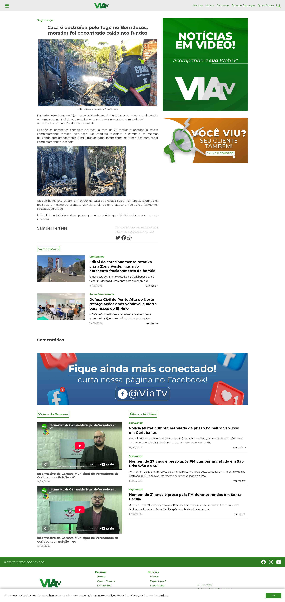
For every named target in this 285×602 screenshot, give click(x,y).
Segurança (45, 20)
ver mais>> (152, 285)
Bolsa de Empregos (243, 5)
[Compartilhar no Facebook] (123, 238)
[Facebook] (262, 563)
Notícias (198, 5)
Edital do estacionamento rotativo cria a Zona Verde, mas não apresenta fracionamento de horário (122, 266)
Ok (273, 595)
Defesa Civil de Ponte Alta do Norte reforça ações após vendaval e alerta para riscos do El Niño (123, 304)
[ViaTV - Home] (63, 584)
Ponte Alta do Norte (101, 294)
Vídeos (210, 5)
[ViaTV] (101, 5)
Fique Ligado (158, 581)
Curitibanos (96, 256)
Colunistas (223, 5)
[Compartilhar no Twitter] (117, 238)
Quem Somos (266, 5)
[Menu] (7, 5)
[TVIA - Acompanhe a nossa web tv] (205, 64)
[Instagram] (269, 563)
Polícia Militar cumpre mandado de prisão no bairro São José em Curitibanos (184, 430)
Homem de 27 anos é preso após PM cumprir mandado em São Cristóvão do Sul (186, 463)
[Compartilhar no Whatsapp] (129, 238)
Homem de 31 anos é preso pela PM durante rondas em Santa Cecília (185, 497)
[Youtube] (277, 563)
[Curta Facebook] (142, 379)
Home (101, 576)
